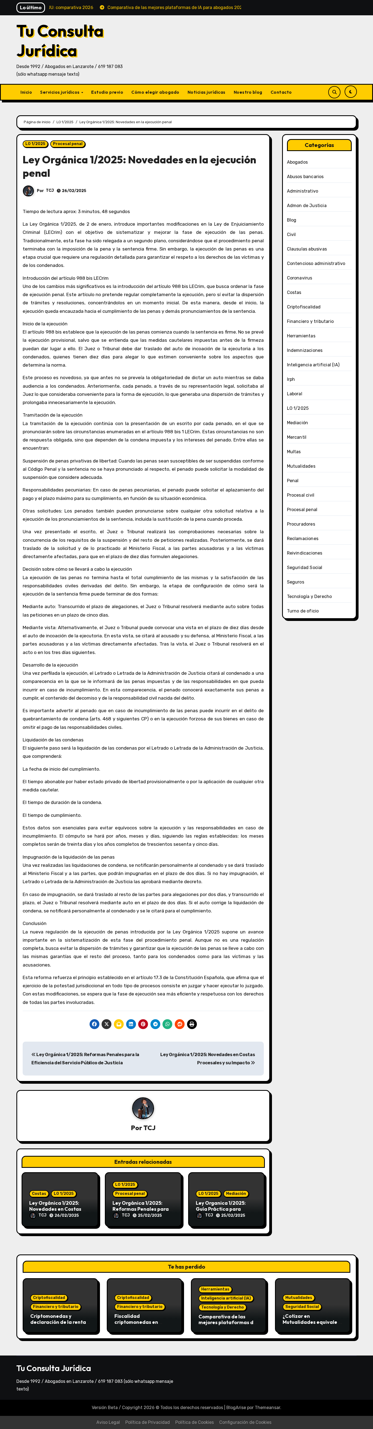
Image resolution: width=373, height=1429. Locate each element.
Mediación (236, 1193)
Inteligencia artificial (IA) (313, 364)
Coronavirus (299, 278)
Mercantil (297, 437)
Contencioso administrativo (316, 263)
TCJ (50, 190)
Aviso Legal (108, 1422)
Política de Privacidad (147, 1422)
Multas (294, 451)
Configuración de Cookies (245, 1422)
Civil (291, 234)
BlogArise (236, 1407)
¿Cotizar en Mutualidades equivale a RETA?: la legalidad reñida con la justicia (312, 1325)
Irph (291, 379)
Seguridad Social (304, 567)
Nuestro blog (248, 92)
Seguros (295, 582)
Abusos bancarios (305, 176)
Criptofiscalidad (304, 307)
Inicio (26, 92)
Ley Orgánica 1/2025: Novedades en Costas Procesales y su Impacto (57, 1209)
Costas (39, 1193)
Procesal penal (67, 144)
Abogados (297, 162)
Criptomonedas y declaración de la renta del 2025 (58, 1322)
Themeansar (267, 1407)
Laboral (294, 393)
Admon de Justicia (307, 205)
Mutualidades (301, 466)
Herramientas (301, 335)
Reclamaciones (303, 538)
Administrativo (302, 191)
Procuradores (301, 524)
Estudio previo (107, 92)
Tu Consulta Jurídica (60, 40)
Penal (293, 480)
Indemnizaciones (305, 350)
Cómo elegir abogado (155, 92)
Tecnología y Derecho (309, 596)
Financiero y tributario (310, 321)
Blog (292, 220)
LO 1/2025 (35, 144)
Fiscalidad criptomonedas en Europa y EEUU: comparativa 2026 (136, 1325)
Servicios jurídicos (60, 92)
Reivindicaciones (304, 553)
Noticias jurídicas (207, 92)
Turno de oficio (303, 611)
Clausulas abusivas (307, 249)
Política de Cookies (194, 1422)
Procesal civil (301, 495)
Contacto (281, 92)
